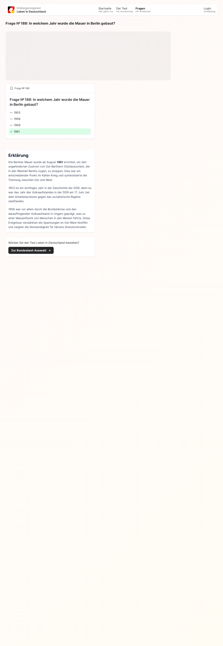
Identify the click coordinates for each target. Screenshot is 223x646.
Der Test (124, 10)
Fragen (143, 10)
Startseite (105, 10)
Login (209, 10)
